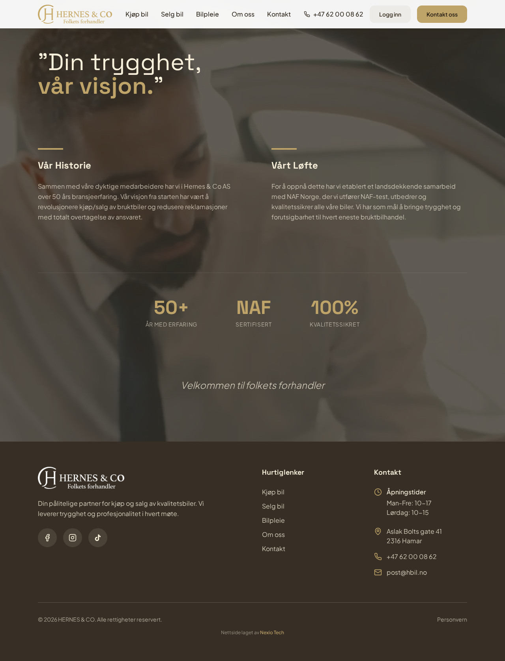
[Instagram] (72, 537)
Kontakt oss (442, 14)
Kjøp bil (136, 14)
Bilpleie (207, 14)
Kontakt (279, 14)
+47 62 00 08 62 (412, 556)
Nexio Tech (272, 632)
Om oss (243, 14)
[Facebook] (47, 537)
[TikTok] (97, 537)
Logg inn (390, 14)
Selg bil (172, 14)
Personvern (452, 619)
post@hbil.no (407, 572)
